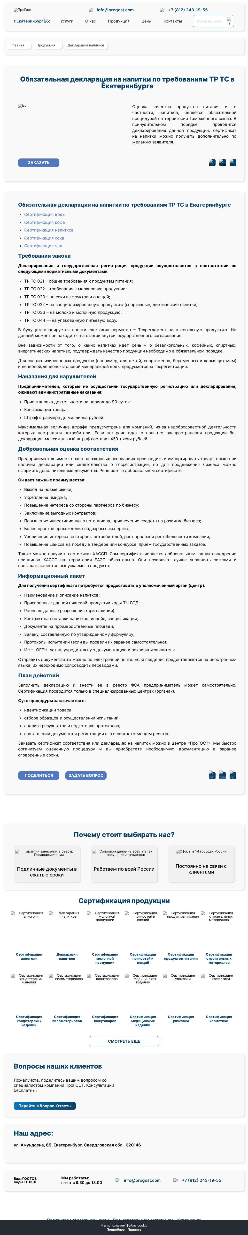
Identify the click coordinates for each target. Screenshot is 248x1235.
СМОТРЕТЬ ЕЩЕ (124, 1041)
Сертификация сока (44, 237)
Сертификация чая (43, 245)
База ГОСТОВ (25, 1178)
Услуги (67, 21)
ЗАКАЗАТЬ (39, 162)
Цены (146, 21)
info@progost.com (115, 9)
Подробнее (116, 1229)
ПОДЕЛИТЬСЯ (39, 775)
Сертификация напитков (49, 229)
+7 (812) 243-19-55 (188, 9)
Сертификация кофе (44, 222)
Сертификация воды (45, 214)
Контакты (173, 21)
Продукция (119, 21)
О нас (90, 21)
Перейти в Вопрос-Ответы (44, 1105)
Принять (134, 1229)
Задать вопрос (86, 775)
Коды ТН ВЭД (25, 1182)
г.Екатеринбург (29, 21)
